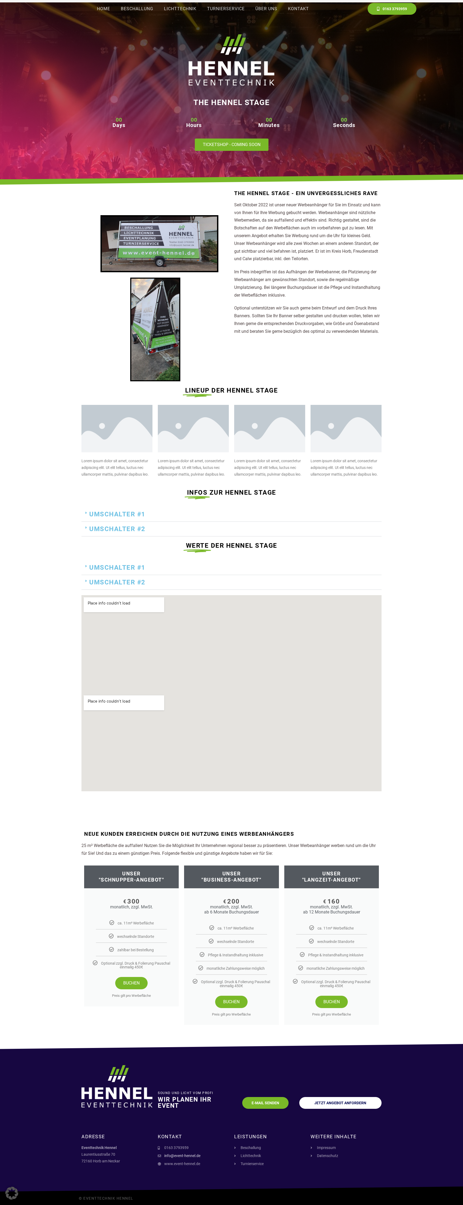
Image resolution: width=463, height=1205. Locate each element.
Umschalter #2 (117, 529)
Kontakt (298, 8)
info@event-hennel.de (182, 1156)
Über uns (266, 8)
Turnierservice (226, 8)
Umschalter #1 (117, 514)
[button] (231, 514)
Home (103, 8)
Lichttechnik (180, 8)
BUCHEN (131, 983)
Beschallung (137, 8)
